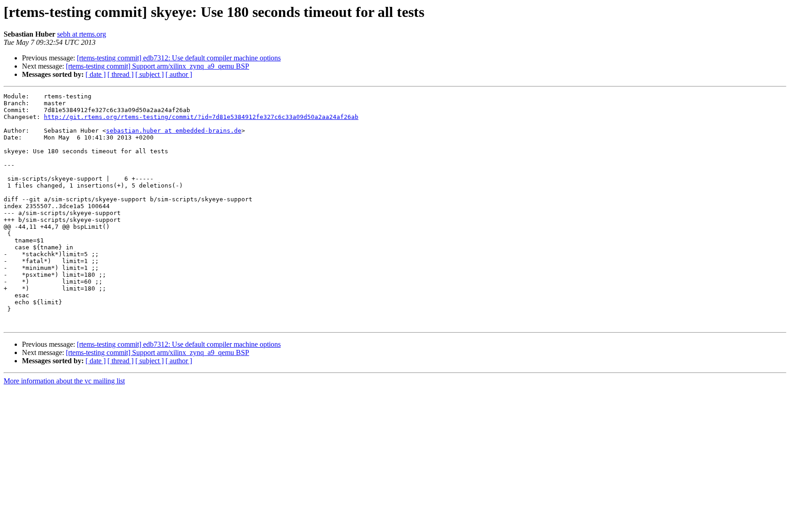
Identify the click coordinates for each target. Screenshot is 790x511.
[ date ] (95, 74)
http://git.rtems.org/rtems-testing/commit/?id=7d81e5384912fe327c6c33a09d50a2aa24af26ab (201, 116)
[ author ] (178, 74)
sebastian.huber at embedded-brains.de (173, 130)
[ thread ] (120, 74)
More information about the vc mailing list (64, 381)
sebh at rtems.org (81, 34)
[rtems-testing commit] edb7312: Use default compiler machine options (179, 58)
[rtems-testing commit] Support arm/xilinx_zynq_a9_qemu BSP (157, 66)
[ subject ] (149, 74)
